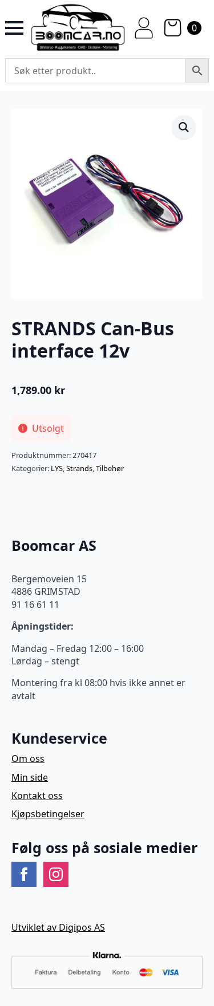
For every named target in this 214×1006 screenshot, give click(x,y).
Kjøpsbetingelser (47, 814)
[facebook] (24, 874)
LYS (57, 468)
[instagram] (55, 874)
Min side (29, 777)
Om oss (28, 758)
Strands (79, 468)
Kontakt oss (37, 795)
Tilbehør (110, 468)
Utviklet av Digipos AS (58, 927)
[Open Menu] (14, 28)
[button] (184, 127)
